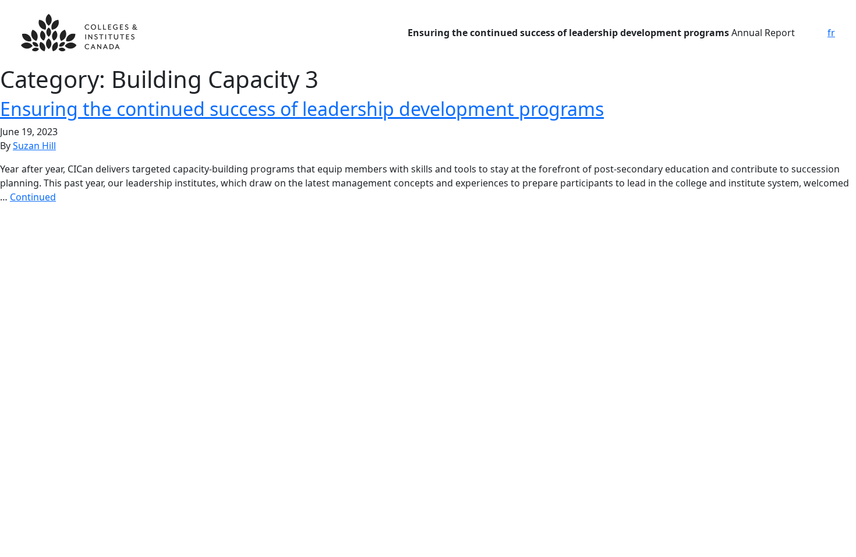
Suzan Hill (34, 145)
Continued (33, 197)
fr (831, 32)
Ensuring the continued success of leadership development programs (302, 108)
